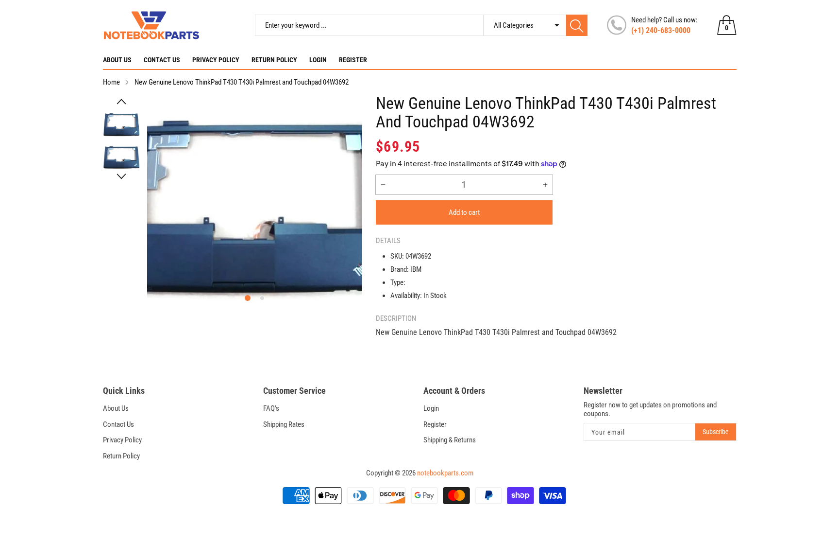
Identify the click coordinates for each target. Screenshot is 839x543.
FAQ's (271, 408)
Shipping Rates (283, 424)
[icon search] (576, 25)
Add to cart (464, 212)
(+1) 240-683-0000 (660, 30)
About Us (117, 60)
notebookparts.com (445, 473)
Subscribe (716, 432)
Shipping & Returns (449, 440)
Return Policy (274, 60)
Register (353, 60)
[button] (121, 101)
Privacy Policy (215, 60)
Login (318, 60)
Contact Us (162, 60)
